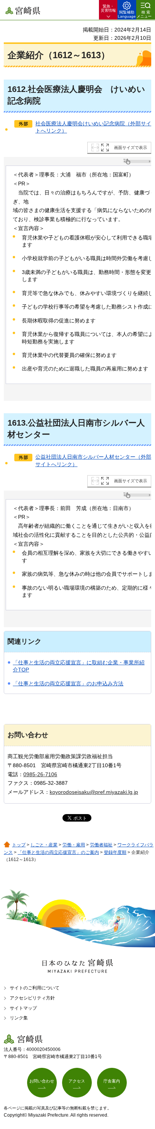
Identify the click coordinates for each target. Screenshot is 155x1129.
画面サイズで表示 (130, 147)
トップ (19, 845)
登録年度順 (115, 852)
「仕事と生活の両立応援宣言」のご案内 (58, 852)
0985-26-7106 (40, 774)
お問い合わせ (41, 1081)
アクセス (76, 1081)
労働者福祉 (101, 845)
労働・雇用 (73, 845)
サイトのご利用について (34, 988)
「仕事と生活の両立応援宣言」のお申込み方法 (68, 683)
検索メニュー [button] (144, 14)
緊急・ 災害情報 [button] (108, 8)
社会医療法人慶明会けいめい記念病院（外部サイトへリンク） (93, 127)
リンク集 (19, 1018)
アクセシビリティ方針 (32, 998)
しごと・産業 (44, 845)
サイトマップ (23, 1008)
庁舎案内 (111, 1081)
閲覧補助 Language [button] (127, 14)
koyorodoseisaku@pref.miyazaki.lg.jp (94, 792)
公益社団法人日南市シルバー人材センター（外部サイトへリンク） (93, 460)
